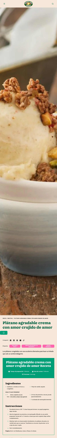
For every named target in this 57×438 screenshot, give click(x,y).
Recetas (10, 318)
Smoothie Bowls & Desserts (31, 346)
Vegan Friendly (48, 346)
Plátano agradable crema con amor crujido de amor (31, 318)
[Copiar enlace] (23, 340)
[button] (52, 3)
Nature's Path (15, 346)
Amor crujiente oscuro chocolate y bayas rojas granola (18, 395)
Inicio (4, 318)
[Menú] (4, 3)
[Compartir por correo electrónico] (20, 340)
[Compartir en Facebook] (10, 340)
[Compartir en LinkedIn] (14, 340)
